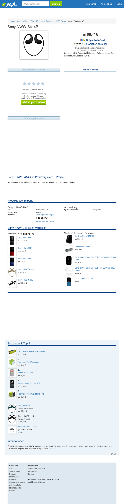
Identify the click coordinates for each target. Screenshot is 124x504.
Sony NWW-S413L (26, 405)
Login (119, 3)
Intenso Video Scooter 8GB (29, 383)
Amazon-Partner (38, 479)
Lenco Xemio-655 (25, 372)
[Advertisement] (62, 152)
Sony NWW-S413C (26, 269)
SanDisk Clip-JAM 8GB (84, 236)
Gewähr (52, 448)
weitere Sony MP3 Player (45, 221)
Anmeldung (106, 3)
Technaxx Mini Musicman (28, 362)
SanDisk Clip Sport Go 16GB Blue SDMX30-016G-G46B (95, 258)
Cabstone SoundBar (83, 246)
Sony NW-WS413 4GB (27, 426)
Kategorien (91, 3)
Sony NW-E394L (25, 258)
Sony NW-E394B (25, 237)
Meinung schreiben (34, 102)
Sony (38, 214)
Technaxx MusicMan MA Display (31, 351)
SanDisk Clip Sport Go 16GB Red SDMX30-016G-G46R (95, 269)
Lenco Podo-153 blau (84, 278)
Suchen (56, 3)
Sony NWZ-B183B (25, 280)
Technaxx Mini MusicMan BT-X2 (31, 394)
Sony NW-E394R (25, 248)
